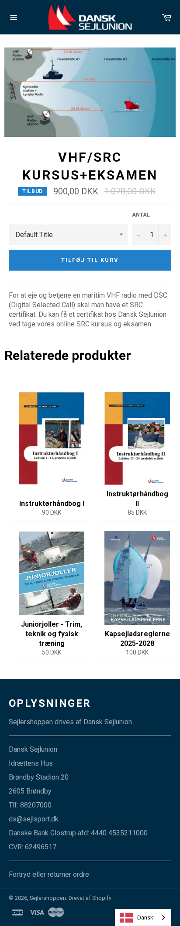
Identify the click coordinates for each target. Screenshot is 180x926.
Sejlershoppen (48, 898)
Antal (141, 215)
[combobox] (143, 917)
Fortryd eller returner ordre (49, 874)
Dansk (145, 917)
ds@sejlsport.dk (34, 819)
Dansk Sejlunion (107, 722)
